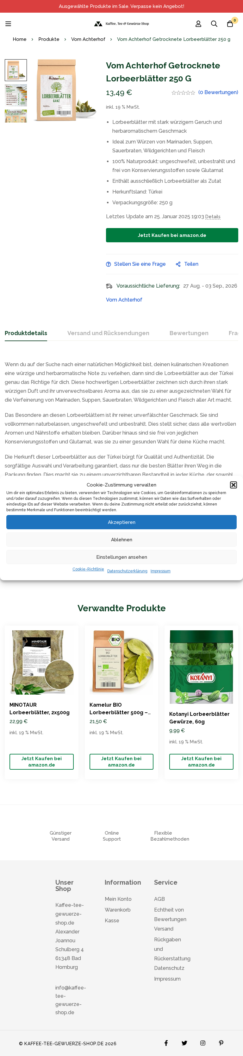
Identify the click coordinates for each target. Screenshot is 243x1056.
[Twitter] (184, 1041)
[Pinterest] (221, 1041)
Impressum (161, 571)
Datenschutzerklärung (127, 571)
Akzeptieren (121, 522)
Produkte (48, 39)
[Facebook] (166, 1041)
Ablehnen (121, 540)
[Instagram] (203, 1041)
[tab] (26, 333)
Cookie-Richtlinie (88, 569)
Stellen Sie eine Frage (140, 264)
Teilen (191, 264)
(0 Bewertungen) (218, 92)
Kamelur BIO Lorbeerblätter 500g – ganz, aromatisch (119, 712)
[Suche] (214, 23)
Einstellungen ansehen (121, 557)
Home (20, 39)
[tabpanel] (121, 467)
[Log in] (198, 23)
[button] (233, 485)
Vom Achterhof (88, 39)
